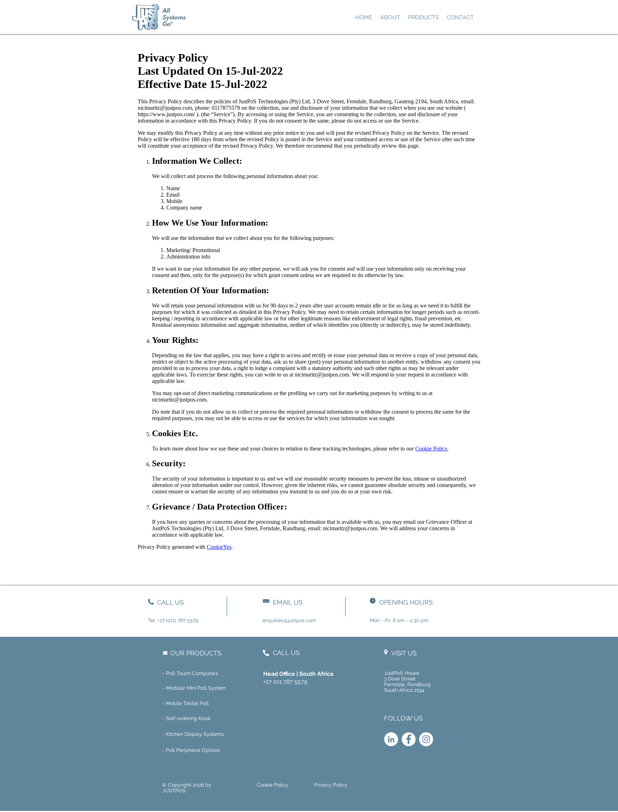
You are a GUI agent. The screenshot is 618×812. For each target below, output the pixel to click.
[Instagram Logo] (426, 739)
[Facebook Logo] (409, 739)
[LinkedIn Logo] (391, 739)
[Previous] (136, 17)
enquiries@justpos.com (289, 620)
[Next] (182, 17)
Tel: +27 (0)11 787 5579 (173, 620)
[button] (216, 718)
